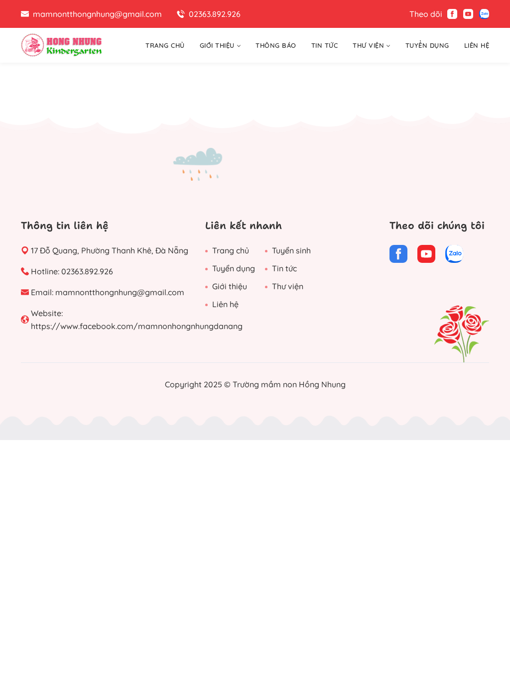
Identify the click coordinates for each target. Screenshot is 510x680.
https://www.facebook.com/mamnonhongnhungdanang (137, 326)
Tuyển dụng (233, 268)
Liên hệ (225, 304)
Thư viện (287, 286)
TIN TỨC (324, 45)
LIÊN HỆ (477, 45)
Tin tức (284, 268)
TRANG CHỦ (165, 45)
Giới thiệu (229, 286)
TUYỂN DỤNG (427, 45)
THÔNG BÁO (275, 45)
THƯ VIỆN (368, 45)
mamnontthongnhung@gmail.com (119, 292)
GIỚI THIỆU (217, 45)
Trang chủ (230, 250)
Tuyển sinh (291, 250)
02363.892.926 (87, 271)
